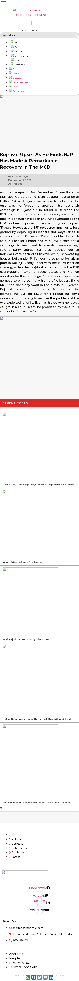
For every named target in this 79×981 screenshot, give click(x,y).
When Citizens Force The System (23, 562)
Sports (17, 60)
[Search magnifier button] (76, 35)
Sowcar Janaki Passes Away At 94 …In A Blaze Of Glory (36, 802)
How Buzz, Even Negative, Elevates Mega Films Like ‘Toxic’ (39, 484)
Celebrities (19, 64)
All (15, 42)
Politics (18, 47)
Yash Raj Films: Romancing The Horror (26, 639)
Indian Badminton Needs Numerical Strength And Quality (38, 719)
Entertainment (22, 55)
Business (19, 51)
